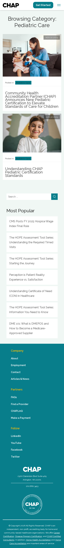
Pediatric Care (23, 83)
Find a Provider (19, 404)
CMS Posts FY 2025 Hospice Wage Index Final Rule (31, 224)
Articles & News (20, 379)
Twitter (15, 456)
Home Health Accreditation (38, 540)
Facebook (17, 449)
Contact (15, 372)
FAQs (14, 397)
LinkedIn (16, 436)
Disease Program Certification (28, 536)
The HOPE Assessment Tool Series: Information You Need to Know (31, 310)
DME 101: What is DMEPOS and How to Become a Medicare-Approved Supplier (29, 328)
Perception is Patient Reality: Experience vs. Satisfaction (27, 277)
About (14, 358)
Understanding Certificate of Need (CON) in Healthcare (30, 293)
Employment (18, 365)
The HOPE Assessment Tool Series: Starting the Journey (31, 261)
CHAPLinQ (17, 411)
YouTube (16, 443)
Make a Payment (21, 418)
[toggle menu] (59, 5)
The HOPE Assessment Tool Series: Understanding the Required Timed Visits (31, 242)
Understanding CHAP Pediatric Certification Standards (24, 172)
